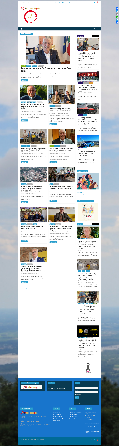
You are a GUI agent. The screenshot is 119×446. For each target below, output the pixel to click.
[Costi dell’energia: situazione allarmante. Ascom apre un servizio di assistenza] (61, 130)
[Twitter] (117, 11)
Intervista (58, 73)
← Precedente (25, 289)
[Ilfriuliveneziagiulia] (21, 28)
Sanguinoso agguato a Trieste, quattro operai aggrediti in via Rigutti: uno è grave (86, 152)
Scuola (35, 224)
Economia (29, 65)
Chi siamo (67, 29)
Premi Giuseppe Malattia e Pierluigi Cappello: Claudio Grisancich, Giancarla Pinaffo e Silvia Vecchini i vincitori (87, 244)
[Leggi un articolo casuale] (97, 28)
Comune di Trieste (73, 414)
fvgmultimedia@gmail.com (91, 426)
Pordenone (40, 65)
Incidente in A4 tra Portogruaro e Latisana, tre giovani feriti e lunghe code (87, 88)
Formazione (28, 231)
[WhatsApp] (117, 16)
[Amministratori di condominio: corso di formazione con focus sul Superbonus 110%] (61, 208)
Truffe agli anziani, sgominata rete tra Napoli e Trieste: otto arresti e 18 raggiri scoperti (60, 2)
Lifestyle (73, 29)
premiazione (40, 153)
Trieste (85, 115)
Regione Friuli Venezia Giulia (75, 412)
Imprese (63, 153)
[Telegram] (117, 19)
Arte (80, 271)
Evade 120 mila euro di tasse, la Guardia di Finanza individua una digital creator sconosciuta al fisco (88, 56)
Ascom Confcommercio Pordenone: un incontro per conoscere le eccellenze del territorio (32, 106)
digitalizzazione (34, 193)
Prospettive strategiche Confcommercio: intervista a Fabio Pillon (46, 69)
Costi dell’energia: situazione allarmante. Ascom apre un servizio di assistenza (61, 149)
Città (54, 29)
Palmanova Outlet (57, 412)
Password (77, 390)
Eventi (60, 29)
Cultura (28, 102)
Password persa (78, 403)
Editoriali (42, 29)
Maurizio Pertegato (35, 73)
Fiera (50, 191)
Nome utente (78, 386)
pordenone (28, 273)
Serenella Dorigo (90, 282)
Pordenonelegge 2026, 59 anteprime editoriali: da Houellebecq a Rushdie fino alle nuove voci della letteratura (87, 343)
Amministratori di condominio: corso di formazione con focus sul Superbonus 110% (61, 228)
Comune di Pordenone (74, 418)
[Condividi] (117, 22)
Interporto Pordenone (58, 416)
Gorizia (85, 50)
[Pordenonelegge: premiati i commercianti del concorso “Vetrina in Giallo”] (33, 130)
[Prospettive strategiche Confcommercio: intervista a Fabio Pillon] (48, 37)
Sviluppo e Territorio (65, 115)
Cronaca (49, 29)
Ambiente (24, 102)
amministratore (68, 231)
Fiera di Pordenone (57, 414)
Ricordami (78, 394)
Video (95, 303)
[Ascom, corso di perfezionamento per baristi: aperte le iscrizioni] (33, 208)
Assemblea (23, 273)
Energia (60, 153)
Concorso (35, 153)
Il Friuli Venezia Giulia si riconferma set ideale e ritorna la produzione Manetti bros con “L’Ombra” (86, 309)
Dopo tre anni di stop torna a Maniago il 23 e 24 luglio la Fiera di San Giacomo (61, 187)
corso (24, 231)
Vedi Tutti (95, 36)
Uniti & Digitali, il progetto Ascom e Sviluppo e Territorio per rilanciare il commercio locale (31, 188)
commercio (58, 115)
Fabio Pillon (53, 73)
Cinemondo (81, 303)
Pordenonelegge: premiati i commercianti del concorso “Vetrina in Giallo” (33, 149)
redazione (33, 109)
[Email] (117, 14)
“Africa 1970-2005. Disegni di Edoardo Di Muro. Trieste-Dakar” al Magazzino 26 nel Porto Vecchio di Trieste (87, 277)
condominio (58, 233)
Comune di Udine (73, 416)
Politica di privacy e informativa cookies (56, 388)
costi (57, 153)
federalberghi (31, 111)
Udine (91, 83)
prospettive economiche (65, 73)
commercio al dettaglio (25, 193)
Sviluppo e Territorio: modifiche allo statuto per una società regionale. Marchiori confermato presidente (31, 268)
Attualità (34, 29)
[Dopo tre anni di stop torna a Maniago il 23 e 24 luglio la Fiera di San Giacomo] (61, 168)
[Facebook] (117, 8)
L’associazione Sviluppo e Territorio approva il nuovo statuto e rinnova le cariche (60, 110)
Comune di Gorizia (73, 421)
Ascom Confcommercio (45, 73)
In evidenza (27, 29)
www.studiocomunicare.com (91, 429)
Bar (22, 231)
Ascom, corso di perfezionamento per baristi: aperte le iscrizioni (32, 227)
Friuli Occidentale (37, 111)
